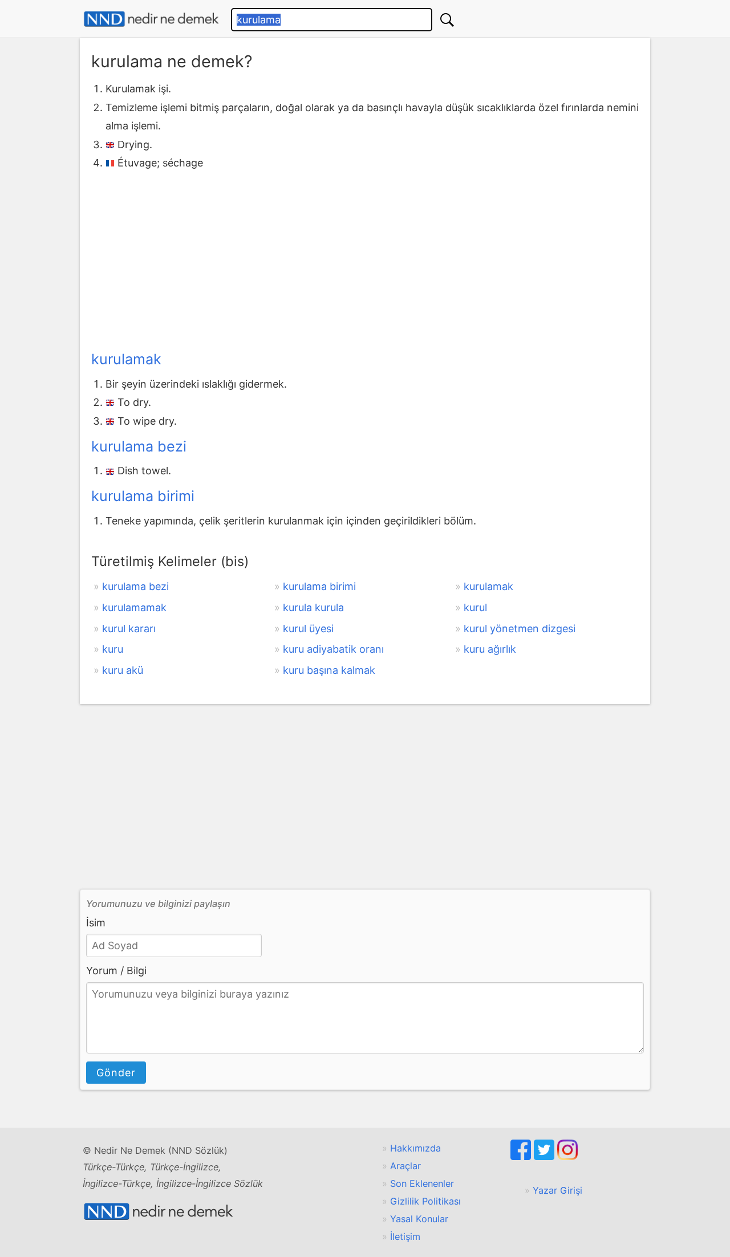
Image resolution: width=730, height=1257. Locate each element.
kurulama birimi (142, 496)
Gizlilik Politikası (425, 1201)
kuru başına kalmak (329, 670)
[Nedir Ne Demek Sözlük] (151, 19)
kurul (475, 607)
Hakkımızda (415, 1148)
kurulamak (126, 359)
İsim (96, 923)
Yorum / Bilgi (116, 971)
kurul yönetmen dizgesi (519, 628)
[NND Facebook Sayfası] (522, 1156)
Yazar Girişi (557, 1190)
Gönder (116, 1073)
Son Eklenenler (422, 1183)
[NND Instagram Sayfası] (567, 1156)
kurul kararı (129, 628)
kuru (112, 649)
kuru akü (122, 670)
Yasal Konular (419, 1219)
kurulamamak (134, 607)
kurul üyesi (308, 628)
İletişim (405, 1236)
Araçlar (405, 1165)
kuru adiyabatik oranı (333, 649)
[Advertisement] (365, 257)
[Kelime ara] (447, 20)
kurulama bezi (138, 446)
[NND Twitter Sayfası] (545, 1156)
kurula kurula (313, 607)
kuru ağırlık (490, 649)
